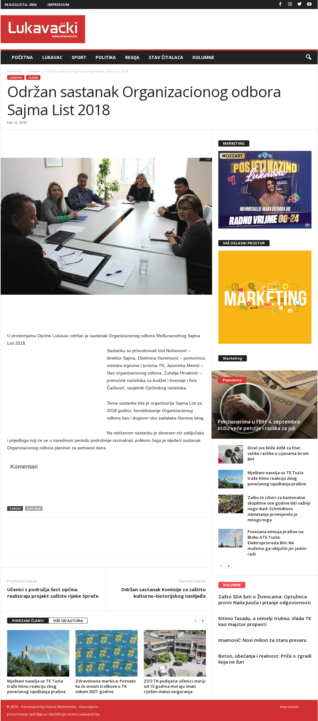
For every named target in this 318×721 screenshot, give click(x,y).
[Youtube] (309, 4)
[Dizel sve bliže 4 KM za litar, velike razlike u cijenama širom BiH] (230, 454)
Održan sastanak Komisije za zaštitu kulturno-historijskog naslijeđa (163, 592)
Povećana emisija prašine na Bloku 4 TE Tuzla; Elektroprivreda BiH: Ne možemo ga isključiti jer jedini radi (277, 543)
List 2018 (33, 508)
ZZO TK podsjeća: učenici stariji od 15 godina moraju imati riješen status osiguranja (175, 686)
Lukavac (52, 57)
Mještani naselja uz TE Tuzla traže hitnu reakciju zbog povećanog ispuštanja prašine (36, 686)
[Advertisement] (205, 29)
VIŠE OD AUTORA (68, 620)
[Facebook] (280, 4)
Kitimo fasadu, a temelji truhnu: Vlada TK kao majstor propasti (264, 621)
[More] (56, 139)
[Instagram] (290, 4)
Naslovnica (14, 71)
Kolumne (203, 57)
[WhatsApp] (42, 139)
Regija (132, 57)
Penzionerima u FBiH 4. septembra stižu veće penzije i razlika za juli (259, 425)
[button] (308, 57)
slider (33, 77)
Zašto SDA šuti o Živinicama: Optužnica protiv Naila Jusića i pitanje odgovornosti (264, 599)
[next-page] (203, 621)
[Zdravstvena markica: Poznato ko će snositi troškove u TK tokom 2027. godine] (106, 653)
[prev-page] (195, 621)
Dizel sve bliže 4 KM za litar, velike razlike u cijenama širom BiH (278, 453)
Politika (106, 57)
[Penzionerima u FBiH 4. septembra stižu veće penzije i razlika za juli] (264, 404)
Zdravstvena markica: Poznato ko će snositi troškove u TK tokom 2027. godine (105, 686)
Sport (79, 57)
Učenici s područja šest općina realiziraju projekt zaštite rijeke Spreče (52, 592)
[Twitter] (299, 4)
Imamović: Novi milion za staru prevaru (262, 640)
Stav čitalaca (166, 57)
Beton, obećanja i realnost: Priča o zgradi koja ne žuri (264, 659)
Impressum (58, 4)
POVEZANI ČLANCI (28, 620)
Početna (22, 57)
